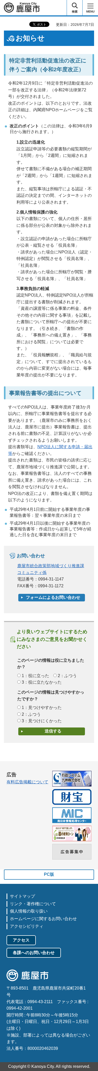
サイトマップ (22, 896)
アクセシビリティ (26, 926)
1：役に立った (35, 675)
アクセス (21, 940)
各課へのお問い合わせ (34, 952)
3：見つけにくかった (42, 721)
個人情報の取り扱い (29, 911)
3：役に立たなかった (42, 682)
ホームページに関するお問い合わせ (43, 918)
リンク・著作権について (33, 904)
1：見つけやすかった (42, 707)
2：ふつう (67, 675)
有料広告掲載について (27, 782)
